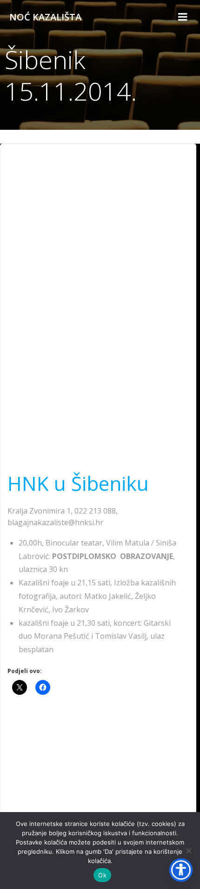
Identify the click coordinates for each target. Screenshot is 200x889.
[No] (188, 850)
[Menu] (183, 17)
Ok (102, 875)
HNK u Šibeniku (78, 483)
